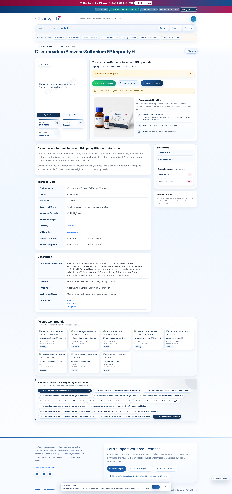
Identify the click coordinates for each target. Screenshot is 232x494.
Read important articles (44, 467)
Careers (188, 28)
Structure (49, 115)
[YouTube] (43, 473)
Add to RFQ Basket (153, 83)
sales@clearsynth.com (170, 9)
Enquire (192, 51)
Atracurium (47, 46)
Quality (74, 115)
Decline (165, 487)
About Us (176, 28)
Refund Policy (191, 490)
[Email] (49, 473)
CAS (69, 300)
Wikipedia (71, 306)
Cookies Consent (177, 490)
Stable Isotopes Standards (149, 38)
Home (37, 46)
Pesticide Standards (90, 38)
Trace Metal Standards (172, 38)
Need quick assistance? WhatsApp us (125, 9)
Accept (155, 487)
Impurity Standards (129, 38)
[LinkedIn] (37, 473)
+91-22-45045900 (150, 9)
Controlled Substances (110, 38)
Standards (64, 28)
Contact (163, 28)
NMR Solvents (74, 38)
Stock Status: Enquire (107, 73)
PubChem (71, 303)
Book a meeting (144, 3)
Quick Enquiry (118, 468)
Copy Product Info (129, 83)
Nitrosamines (59, 38)
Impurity (59, 46)
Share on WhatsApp (105, 83)
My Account (103, 9)
